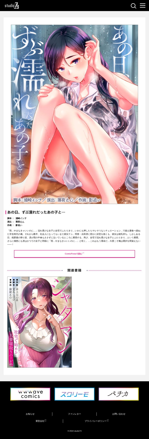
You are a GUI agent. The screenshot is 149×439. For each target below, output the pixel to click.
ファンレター (74, 414)
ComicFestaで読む (73, 254)
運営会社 (40, 421)
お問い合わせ (118, 414)
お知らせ (30, 414)
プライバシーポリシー (95, 421)
